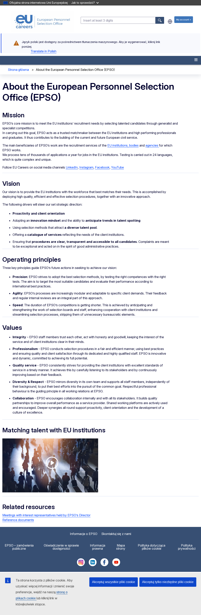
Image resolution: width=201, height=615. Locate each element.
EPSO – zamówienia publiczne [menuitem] (19, 546)
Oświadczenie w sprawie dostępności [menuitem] (61, 546)
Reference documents (18, 520)
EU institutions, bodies (123, 145)
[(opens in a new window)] (81, 565)
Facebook (102, 167)
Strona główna (18, 69)
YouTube (117, 167)
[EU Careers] (42, 21)
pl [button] (170, 21)
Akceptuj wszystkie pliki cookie (113, 582)
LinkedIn (72, 167)
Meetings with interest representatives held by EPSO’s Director (46, 515)
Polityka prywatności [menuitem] (187, 546)
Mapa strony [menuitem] (120, 546)
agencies (152, 145)
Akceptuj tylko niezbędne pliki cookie (168, 582)
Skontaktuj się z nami (116, 534)
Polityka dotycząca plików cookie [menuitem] (151, 546)
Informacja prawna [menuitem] (97, 546)
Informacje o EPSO (83, 534)
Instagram (86, 167)
